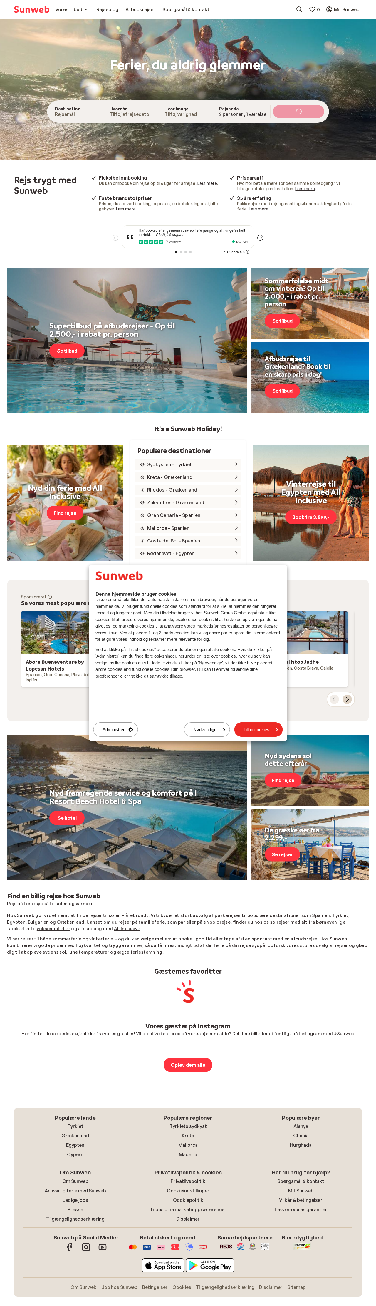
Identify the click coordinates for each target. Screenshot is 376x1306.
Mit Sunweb (301, 1191)
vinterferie (101, 939)
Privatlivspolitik (188, 1181)
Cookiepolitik (188, 1200)
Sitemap (296, 1287)
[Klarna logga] (161, 1250)
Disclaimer (188, 1219)
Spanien (321, 915)
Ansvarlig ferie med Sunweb (75, 1191)
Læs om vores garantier (301, 1209)
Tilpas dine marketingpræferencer (188, 1209)
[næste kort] (347, 699)
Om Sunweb (75, 1181)
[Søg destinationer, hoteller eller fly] (299, 9)
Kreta (188, 1136)
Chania (301, 1136)
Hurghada (301, 1145)
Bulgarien (38, 922)
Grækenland (71, 922)
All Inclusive (127, 928)
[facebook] (69, 1250)
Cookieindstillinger (188, 1191)
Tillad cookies (256, 729)
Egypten (16, 922)
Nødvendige (204, 729)
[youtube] (102, 1250)
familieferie (152, 922)
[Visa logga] (147, 1250)
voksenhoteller (53, 928)
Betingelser (155, 1287)
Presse (75, 1209)
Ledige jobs (75, 1200)
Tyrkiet (340, 915)
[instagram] (86, 1250)
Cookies (181, 1287)
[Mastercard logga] (132, 1250)
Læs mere (207, 183)
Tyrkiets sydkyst (188, 1126)
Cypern (75, 1154)
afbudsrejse (304, 939)
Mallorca (188, 1145)
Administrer (114, 729)
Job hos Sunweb (119, 1287)
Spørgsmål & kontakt (300, 1181)
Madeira (188, 1154)
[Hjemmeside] (31, 9)
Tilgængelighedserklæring (75, 1219)
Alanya (300, 1126)
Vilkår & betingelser (301, 1200)
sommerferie (66, 939)
